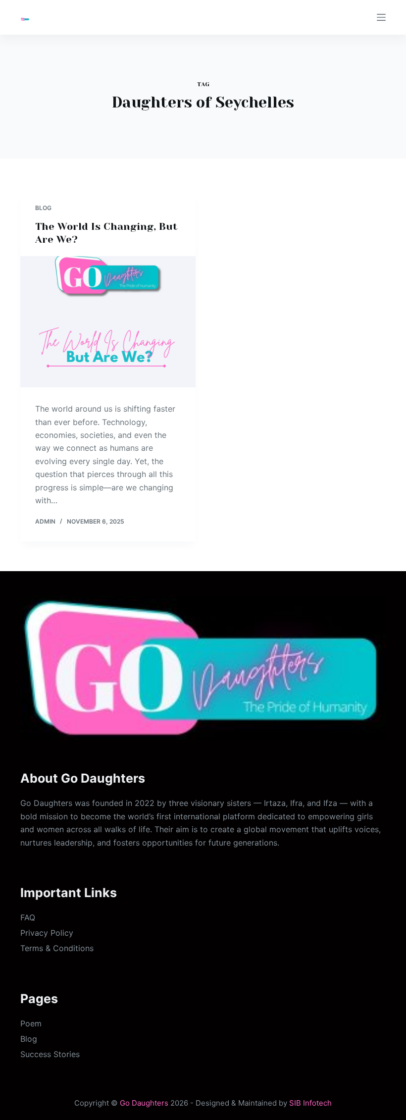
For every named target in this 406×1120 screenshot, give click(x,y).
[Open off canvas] (381, 17)
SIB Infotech (310, 1103)
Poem (31, 1023)
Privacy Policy (46, 933)
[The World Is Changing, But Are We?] (108, 322)
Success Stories (50, 1054)
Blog (43, 208)
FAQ (27, 917)
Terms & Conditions (57, 948)
